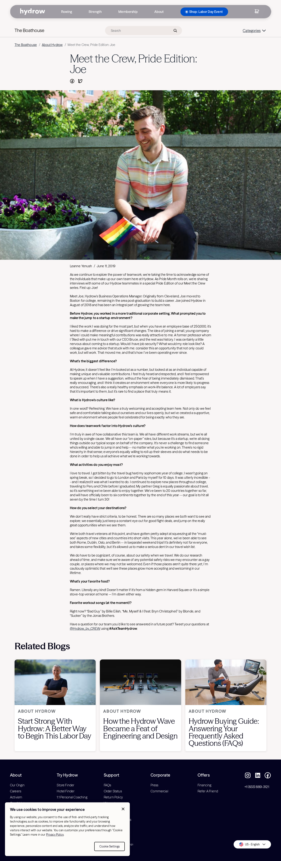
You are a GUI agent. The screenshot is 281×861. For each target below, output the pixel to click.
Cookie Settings (109, 846)
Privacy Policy (55, 834)
